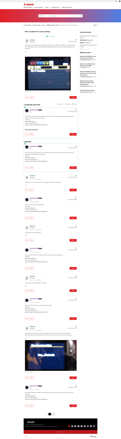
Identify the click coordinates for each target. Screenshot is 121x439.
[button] (78, 209)
